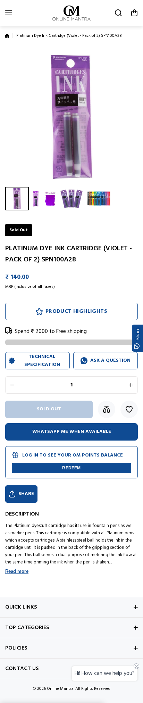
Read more (16, 571)
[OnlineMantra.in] (71, 13)
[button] (134, 12)
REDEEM (71, 468)
